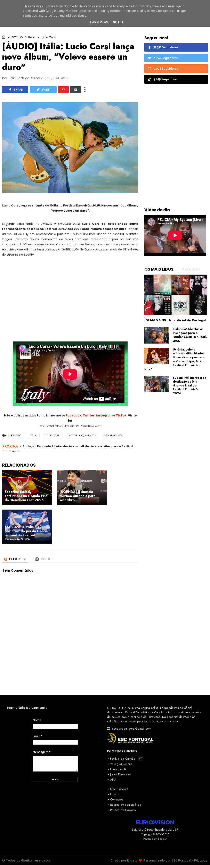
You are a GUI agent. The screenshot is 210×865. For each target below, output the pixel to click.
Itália (31, 37)
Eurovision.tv (118, 769)
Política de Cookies (123, 810)
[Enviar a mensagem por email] (75, 89)
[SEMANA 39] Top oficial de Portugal (175, 320)
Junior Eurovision (120, 774)
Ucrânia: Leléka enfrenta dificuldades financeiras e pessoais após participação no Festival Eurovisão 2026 (174, 359)
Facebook (73, 415)
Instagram (104, 415)
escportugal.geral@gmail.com (131, 728)
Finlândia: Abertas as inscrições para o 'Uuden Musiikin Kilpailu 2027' (190, 335)
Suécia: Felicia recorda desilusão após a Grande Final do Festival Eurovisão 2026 (189, 385)
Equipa (114, 794)
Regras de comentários (125, 804)
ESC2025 (17, 37)
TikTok (121, 415)
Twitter (89, 415)
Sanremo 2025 (113, 435)
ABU (113, 779)
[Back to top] (200, 855)
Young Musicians (121, 764)
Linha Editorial (119, 789)
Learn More (98, 22)
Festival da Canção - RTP (127, 758)
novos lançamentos (82, 435)
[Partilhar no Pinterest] (63, 89)
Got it (118, 22)
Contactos (116, 799)
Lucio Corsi (48, 37)
